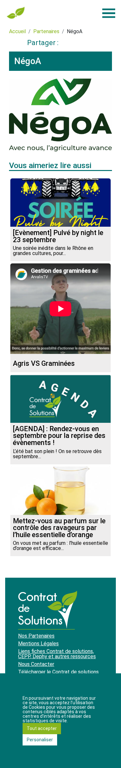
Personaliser (40, 739)
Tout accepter (42, 728)
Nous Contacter (36, 664)
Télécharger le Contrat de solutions (58, 672)
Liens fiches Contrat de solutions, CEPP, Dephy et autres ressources (57, 653)
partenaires (46, 31)
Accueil (17, 31)
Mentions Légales (38, 643)
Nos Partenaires (36, 636)
